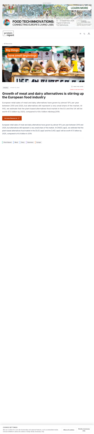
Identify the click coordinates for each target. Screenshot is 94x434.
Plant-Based (7, 142)
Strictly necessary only (84, 430)
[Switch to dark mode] (84, 33)
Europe (38, 142)
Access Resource (10, 118)
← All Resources (7, 43)
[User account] (89, 33)
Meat (16, 142)
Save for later (78, 86)
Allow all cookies (68, 430)
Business (30, 142)
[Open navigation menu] (80, 33)
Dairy (22, 142)
